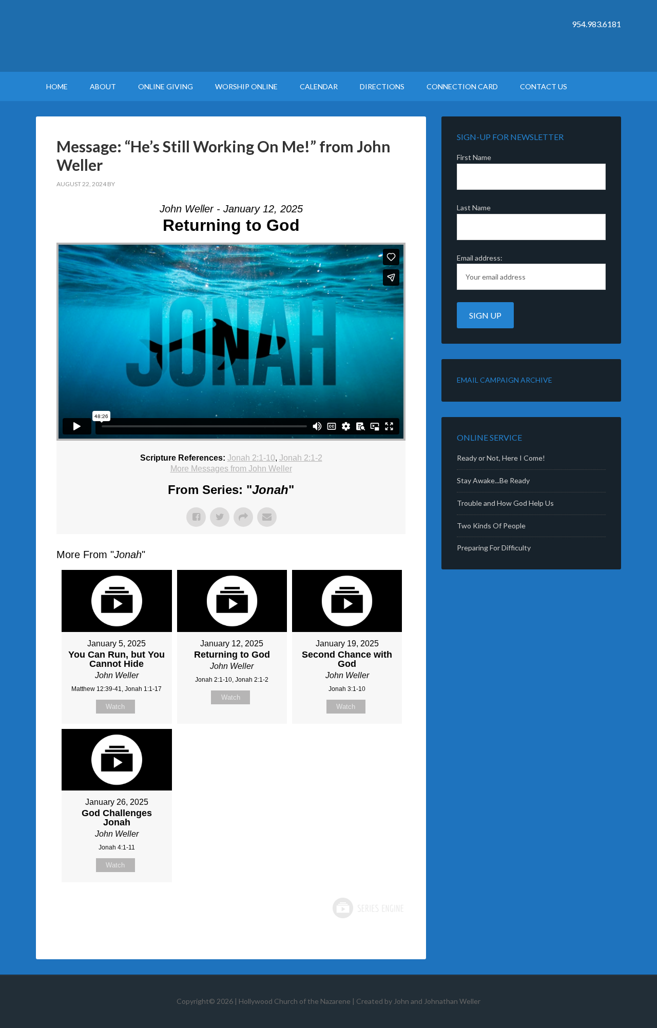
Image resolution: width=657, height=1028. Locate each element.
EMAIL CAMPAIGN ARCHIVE (504, 379)
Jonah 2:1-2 (300, 457)
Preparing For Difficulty (494, 547)
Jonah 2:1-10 (251, 457)
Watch (115, 706)
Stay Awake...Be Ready (493, 480)
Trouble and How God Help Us (505, 503)
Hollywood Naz (123, 36)
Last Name (474, 207)
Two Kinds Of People (491, 525)
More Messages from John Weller (231, 468)
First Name (474, 157)
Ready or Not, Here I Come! (501, 457)
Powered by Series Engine (367, 908)
